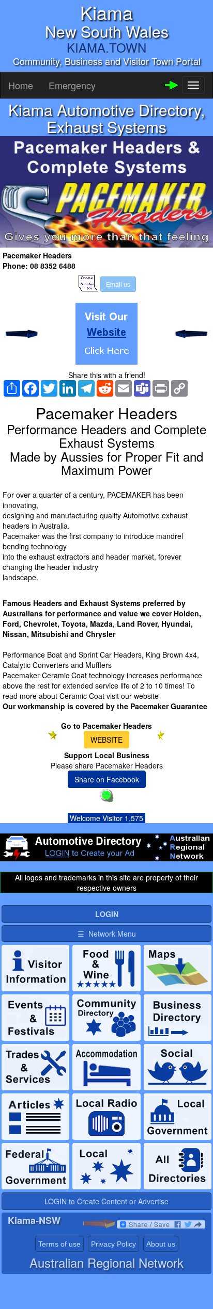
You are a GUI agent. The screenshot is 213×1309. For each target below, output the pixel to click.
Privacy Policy (113, 1244)
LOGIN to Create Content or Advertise (106, 1201)
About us (160, 1244)
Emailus (118, 284)
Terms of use (59, 1244)
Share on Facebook (106, 779)
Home (20, 85)
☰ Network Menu (107, 933)
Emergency (72, 85)
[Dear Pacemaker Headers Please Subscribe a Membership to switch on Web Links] (106, 334)
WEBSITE (106, 739)
